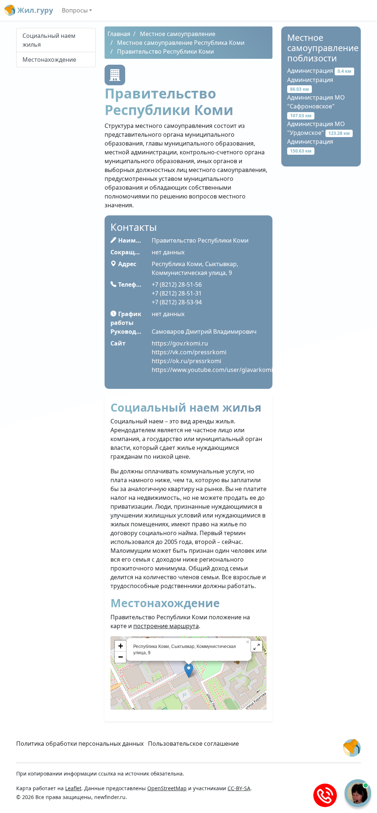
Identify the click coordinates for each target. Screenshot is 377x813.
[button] (256, 646)
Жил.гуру (34, 10)
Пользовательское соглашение (193, 743)
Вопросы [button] (75, 10)
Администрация (319, 71)
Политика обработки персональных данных (80, 743)
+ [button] (120, 646)
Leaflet (73, 788)
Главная (119, 34)
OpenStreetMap (167, 788)
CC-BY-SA (239, 788)
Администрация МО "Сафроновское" (316, 106)
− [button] (120, 657)
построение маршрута (166, 626)
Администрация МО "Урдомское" (318, 128)
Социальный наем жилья (48, 40)
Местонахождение (49, 59)
